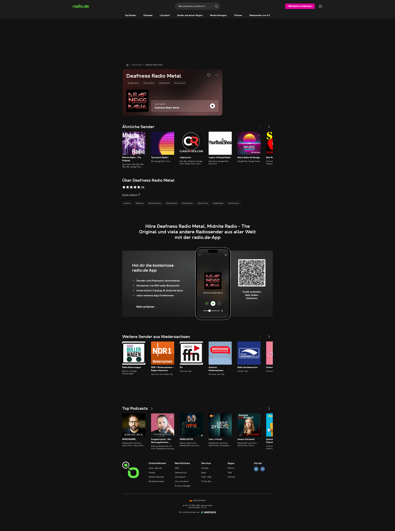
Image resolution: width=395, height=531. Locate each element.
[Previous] (260, 125)
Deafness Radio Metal (167, 108)
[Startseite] (127, 65)
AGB (177, 468)
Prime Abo (206, 481)
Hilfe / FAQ (206, 477)
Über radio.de (155, 468)
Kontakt (205, 468)
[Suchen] (216, 6)
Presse (152, 473)
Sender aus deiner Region (190, 15)
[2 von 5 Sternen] (127, 187)
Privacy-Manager (183, 486)
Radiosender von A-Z (259, 15)
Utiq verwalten (182, 481)
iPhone (231, 468)
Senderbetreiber (156, 481)
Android (231, 477)
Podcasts (147, 15)
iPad (230, 473)
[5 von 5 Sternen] (139, 187)
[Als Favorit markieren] (208, 75)
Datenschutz (181, 473)
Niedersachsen (155, 203)
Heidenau (140, 203)
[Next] (269, 125)
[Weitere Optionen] (217, 75)
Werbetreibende (156, 477)
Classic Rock (149, 83)
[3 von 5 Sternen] (131, 187)
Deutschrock (179, 83)
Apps (203, 473)
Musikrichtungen (218, 15)
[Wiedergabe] (212, 105)
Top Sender (130, 15)
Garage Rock (133, 83)
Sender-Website (129, 195)
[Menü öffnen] (320, 6)
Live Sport (165, 15)
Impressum (180, 477)
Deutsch (127, 203)
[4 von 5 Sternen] (135, 187)
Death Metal (164, 83)
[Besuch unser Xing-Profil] (262, 469)
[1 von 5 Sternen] (124, 187)
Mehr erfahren (145, 306)
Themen (238, 15)
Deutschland (171, 203)
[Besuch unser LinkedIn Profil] (256, 469)
